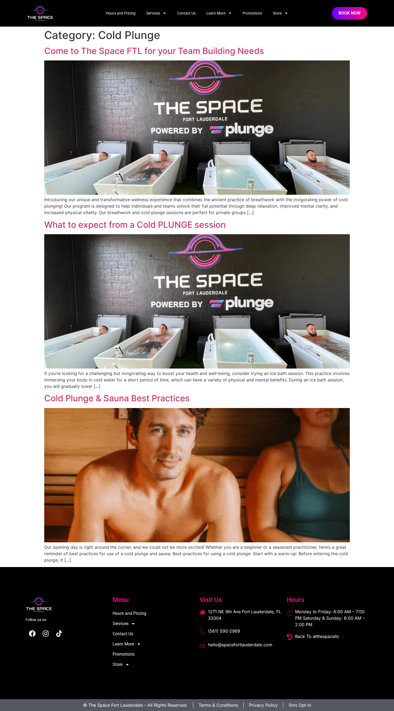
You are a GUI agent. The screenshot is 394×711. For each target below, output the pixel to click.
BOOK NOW (349, 13)
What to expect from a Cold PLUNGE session (135, 224)
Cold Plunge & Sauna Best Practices (117, 398)
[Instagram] (45, 633)
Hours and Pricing (121, 13)
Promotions (252, 13)
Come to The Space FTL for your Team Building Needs (154, 51)
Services (153, 13)
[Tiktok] (59, 633)
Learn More (215, 13)
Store (277, 13)
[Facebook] (32, 633)
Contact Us (186, 13)
